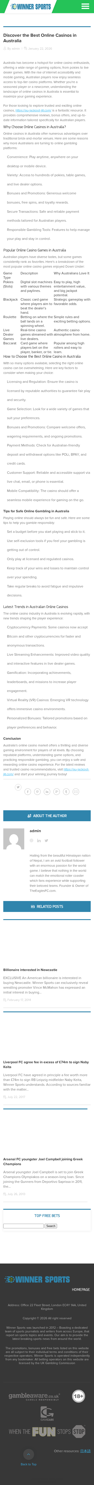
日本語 (85, 1451)
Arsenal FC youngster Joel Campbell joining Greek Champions (43, 1161)
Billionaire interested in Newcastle (30, 970)
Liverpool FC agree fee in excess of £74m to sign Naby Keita (46, 1064)
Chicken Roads (47, 1482)
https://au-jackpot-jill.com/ (33, 110)
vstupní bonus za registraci (47, 1479)
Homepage (81, 1289)
